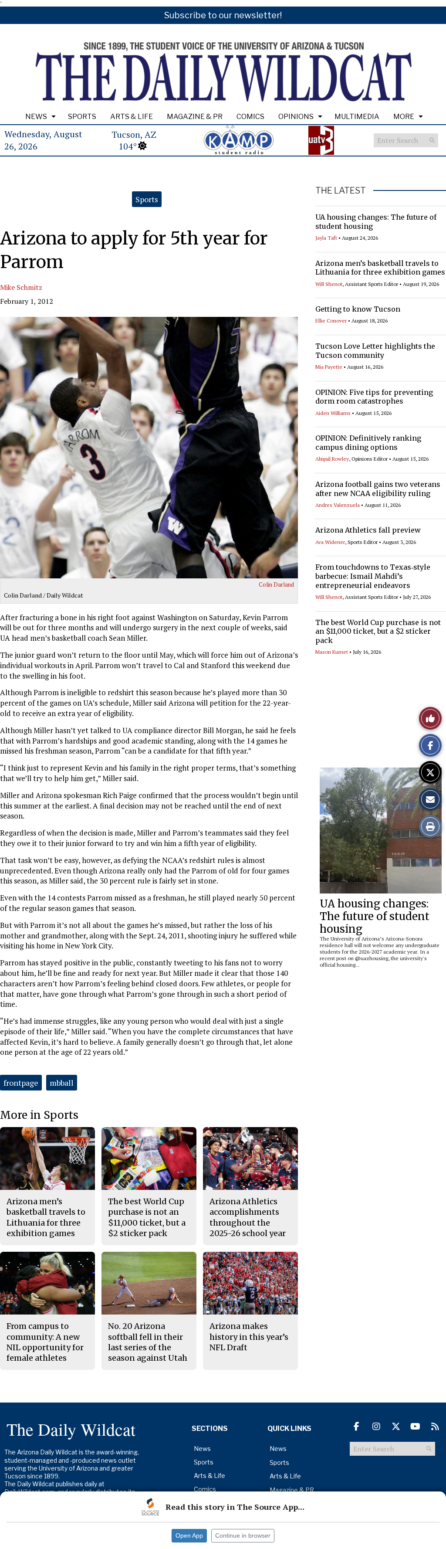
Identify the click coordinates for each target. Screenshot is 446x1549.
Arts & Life (131, 116)
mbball (62, 1082)
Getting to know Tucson (357, 309)
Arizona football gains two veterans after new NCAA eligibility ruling (377, 489)
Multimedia (356, 116)
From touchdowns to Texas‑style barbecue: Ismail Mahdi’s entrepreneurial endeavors (372, 576)
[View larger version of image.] (149, 447)
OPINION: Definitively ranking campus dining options (368, 443)
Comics (250, 116)
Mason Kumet (331, 652)
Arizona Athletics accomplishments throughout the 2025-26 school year (247, 1217)
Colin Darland (276, 584)
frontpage (20, 1082)
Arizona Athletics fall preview (368, 530)
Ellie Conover (331, 320)
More (403, 116)
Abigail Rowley (332, 458)
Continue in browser (242, 1535)
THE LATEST (340, 190)
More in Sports (39, 1115)
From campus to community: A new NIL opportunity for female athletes (45, 1342)
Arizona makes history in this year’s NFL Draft (248, 1336)
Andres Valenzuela (337, 505)
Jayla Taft (326, 237)
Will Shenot (328, 284)
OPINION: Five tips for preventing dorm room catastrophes (374, 397)
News (36, 116)
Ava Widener (330, 542)
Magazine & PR (195, 116)
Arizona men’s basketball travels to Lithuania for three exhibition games (380, 268)
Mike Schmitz (21, 287)
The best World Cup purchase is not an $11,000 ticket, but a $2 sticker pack (378, 631)
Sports (82, 116)
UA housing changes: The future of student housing (374, 916)
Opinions (296, 116)
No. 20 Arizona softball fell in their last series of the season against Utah (147, 1342)
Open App (189, 1535)
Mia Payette (328, 366)
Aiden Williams (333, 413)
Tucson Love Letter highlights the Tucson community (375, 351)
